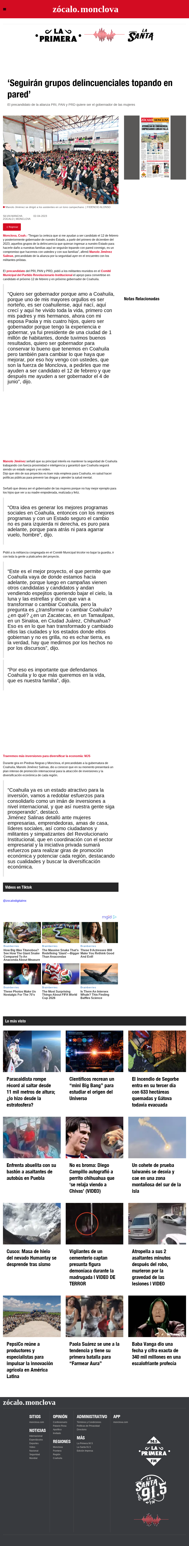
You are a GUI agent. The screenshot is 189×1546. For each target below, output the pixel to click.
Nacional (33, 1450)
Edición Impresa (85, 1450)
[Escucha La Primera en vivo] (151, 1451)
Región (56, 1454)
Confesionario (60, 1422)
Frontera (57, 1450)
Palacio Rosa (59, 1426)
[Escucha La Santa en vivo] (151, 1489)
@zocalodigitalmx (14, 900)
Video (32, 1447)
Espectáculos (36, 1439)
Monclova (58, 1447)
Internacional (35, 1436)
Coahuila (57, 1458)
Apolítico (57, 1429)
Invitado (57, 1433)
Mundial (33, 1458)
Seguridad (34, 1454)
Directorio (82, 1429)
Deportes (34, 1443)
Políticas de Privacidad (88, 1426)
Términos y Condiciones (89, 1422)
